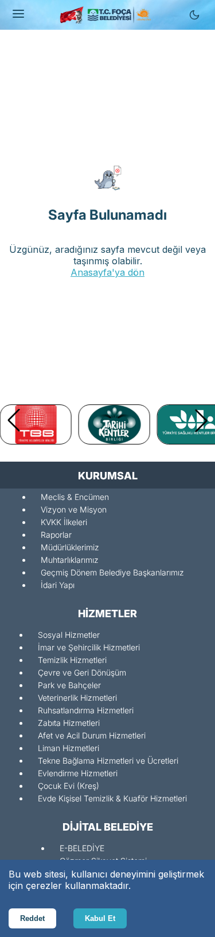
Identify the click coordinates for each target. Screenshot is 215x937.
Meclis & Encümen (75, 497)
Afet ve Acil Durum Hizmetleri (92, 735)
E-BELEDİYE (82, 848)
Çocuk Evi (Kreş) (68, 786)
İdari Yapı (58, 585)
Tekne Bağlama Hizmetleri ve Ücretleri (108, 760)
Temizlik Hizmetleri (72, 660)
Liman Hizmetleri (68, 748)
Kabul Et (100, 918)
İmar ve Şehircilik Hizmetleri (89, 647)
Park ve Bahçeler (69, 685)
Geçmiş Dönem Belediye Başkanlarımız (112, 572)
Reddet (32, 918)
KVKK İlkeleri (64, 522)
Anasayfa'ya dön (107, 272)
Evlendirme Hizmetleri (78, 773)
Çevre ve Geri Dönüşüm (82, 672)
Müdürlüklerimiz (70, 547)
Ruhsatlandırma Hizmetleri (86, 710)
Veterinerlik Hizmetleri (77, 697)
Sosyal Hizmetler (69, 635)
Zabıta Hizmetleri (69, 723)
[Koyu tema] (194, 15)
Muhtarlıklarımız (70, 560)
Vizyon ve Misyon (74, 509)
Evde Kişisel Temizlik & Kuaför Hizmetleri (112, 798)
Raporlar (56, 534)
